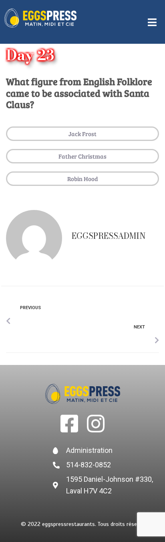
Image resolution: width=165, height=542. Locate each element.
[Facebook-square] (69, 424)
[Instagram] (96, 424)
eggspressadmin (109, 236)
